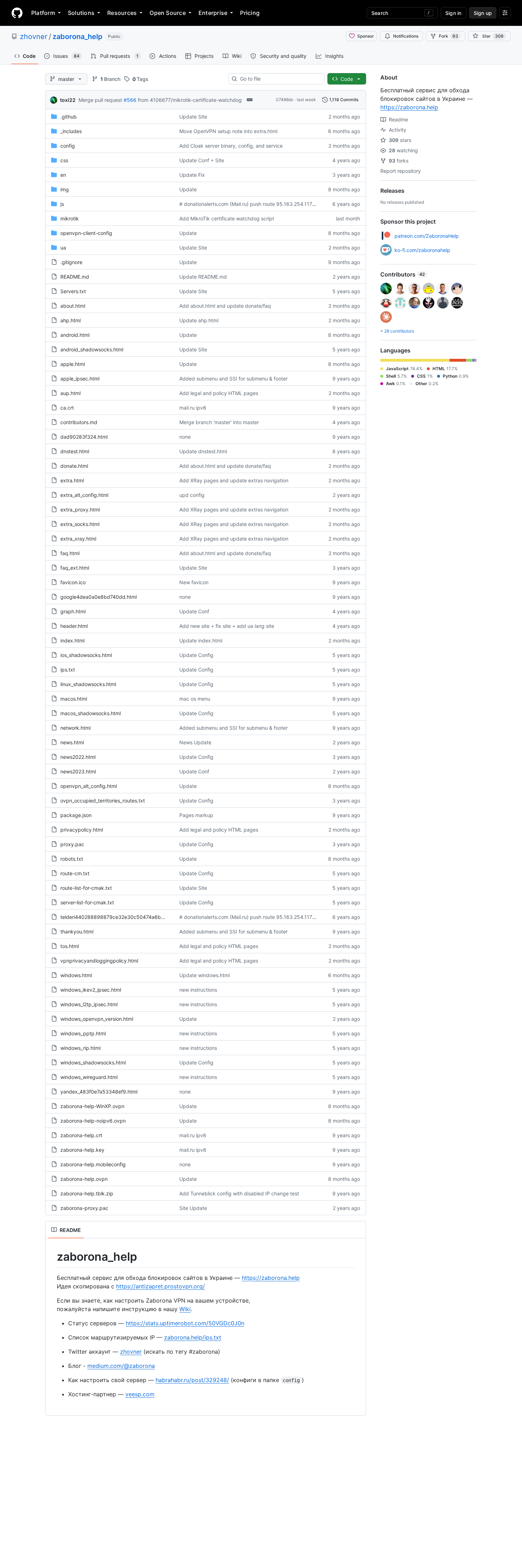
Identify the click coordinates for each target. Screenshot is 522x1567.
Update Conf (194, 611)
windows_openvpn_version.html (96, 1019)
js (62, 204)
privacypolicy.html (81, 830)
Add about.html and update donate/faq (225, 306)
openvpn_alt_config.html (88, 786)
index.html (72, 640)
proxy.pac (72, 844)
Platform (43, 12)
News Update (195, 742)
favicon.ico (73, 582)
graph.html (73, 611)
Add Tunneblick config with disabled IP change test (239, 1193)
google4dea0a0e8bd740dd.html (98, 597)
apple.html (72, 364)
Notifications (405, 36)
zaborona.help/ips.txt (192, 1337)
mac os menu (194, 699)
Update (188, 189)
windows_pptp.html (83, 1033)
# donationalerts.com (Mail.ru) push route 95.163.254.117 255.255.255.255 (267, 204)
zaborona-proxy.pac (84, 1208)
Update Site (193, 117)
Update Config (196, 655)
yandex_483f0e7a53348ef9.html (98, 1092)
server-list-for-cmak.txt (87, 902)
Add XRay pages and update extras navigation (233, 480)
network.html (75, 728)
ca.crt (67, 408)
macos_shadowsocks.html (90, 713)
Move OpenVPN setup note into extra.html (228, 131)
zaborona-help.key (82, 1150)
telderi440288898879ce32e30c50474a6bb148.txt (120, 917)
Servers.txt (73, 291)
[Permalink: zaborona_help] (52, 1257)
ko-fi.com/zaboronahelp (422, 250)
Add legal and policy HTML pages (218, 393)
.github (68, 117)
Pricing (250, 12)
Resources (122, 12)
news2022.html (78, 757)
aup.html (70, 393)
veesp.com (139, 1394)
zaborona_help (78, 36)
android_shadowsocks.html (91, 349)
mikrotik (69, 218)
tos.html (69, 946)
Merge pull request (100, 100)
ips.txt (67, 670)
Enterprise (213, 12)
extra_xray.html (78, 539)
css (64, 160)
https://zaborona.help (271, 1277)
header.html (74, 626)
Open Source (167, 12)
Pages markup (196, 815)
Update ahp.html (198, 320)
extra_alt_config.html (84, 495)
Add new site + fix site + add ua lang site (226, 626)
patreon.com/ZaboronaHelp (427, 236)
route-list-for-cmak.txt (86, 888)
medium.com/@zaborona (121, 1365)
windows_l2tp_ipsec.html (89, 1004)
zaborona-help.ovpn (84, 1179)
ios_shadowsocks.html (86, 655)
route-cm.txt (74, 873)
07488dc (285, 99)
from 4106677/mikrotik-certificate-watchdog (190, 100)
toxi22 (68, 100)
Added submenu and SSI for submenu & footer (233, 379)
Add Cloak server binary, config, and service (231, 146)
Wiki (185, 1309)
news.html (72, 742)
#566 (130, 100)
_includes (71, 131)
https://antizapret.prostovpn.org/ (160, 1286)
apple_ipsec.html (79, 379)
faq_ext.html (74, 568)
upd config (192, 495)
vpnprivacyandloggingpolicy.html (99, 961)
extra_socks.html (79, 524)
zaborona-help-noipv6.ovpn (93, 1121)
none (185, 437)
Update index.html (200, 640)
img (64, 189)
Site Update (193, 1208)
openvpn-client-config (86, 233)
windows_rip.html (80, 1048)
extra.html (72, 480)
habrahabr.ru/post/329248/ (192, 1380)
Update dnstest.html (203, 451)
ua (63, 248)
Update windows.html (204, 975)
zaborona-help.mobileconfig (93, 1164)
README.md (74, 277)
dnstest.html (74, 451)
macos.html (73, 699)
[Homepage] (17, 12)
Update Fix (192, 175)
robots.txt (71, 859)
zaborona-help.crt (81, 1135)
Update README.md (203, 277)
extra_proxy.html (80, 509)
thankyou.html (76, 931)
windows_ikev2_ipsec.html (90, 990)
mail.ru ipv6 (192, 408)
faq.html (70, 553)
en (63, 175)
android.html (74, 335)
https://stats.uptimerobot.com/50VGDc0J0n (185, 1323)
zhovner (33, 36)
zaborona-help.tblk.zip (86, 1193)
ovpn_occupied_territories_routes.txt (102, 801)
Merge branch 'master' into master (219, 422)
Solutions (81, 12)
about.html (72, 306)
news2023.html (78, 771)
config (67, 146)
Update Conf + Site (201, 160)
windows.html (76, 975)
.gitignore (71, 262)
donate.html (74, 466)
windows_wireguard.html (89, 1077)
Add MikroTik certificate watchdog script (226, 218)
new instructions (198, 990)
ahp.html (70, 320)
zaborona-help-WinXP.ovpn (92, 1106)
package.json (76, 815)
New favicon (193, 582)
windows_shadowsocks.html (93, 1062)
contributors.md (78, 422)
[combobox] (279, 78)
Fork (448, 36)
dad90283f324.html (84, 437)
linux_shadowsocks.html (88, 684)
